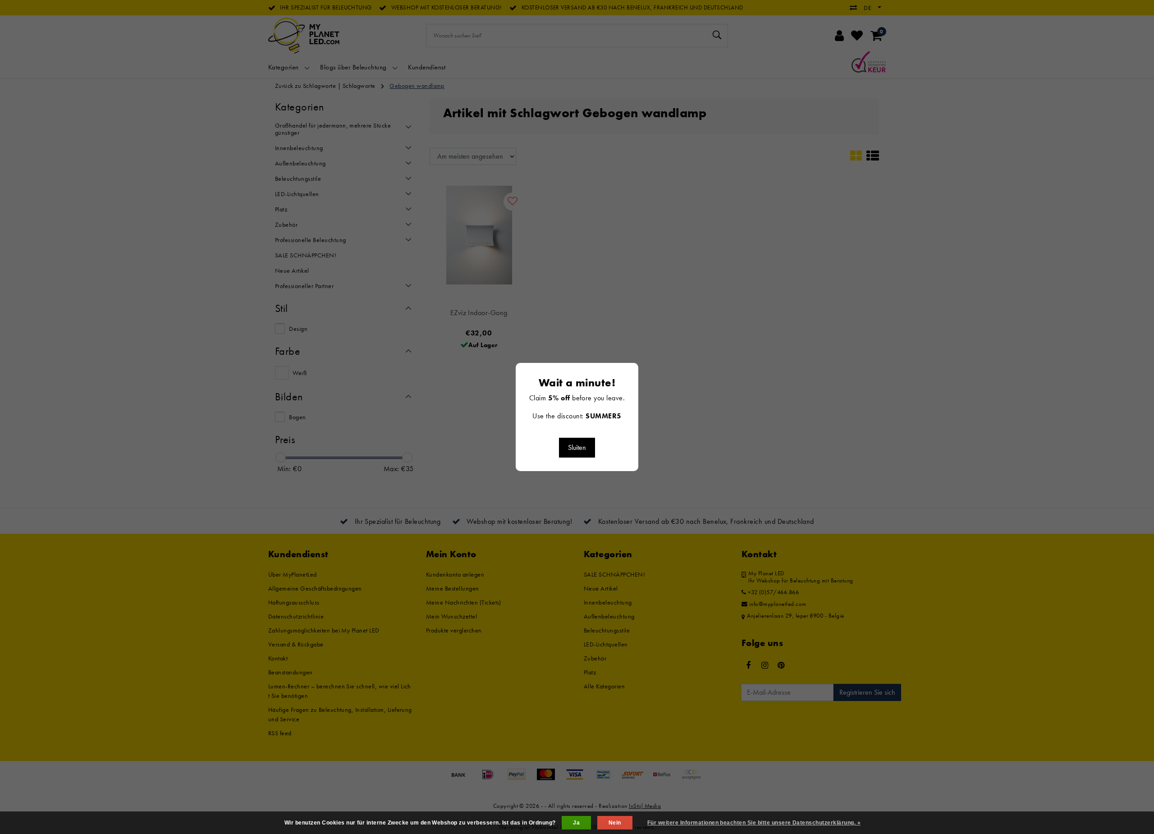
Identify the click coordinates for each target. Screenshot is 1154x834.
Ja (576, 823)
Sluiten (577, 447)
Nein (615, 823)
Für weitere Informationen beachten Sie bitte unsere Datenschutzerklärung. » (754, 823)
